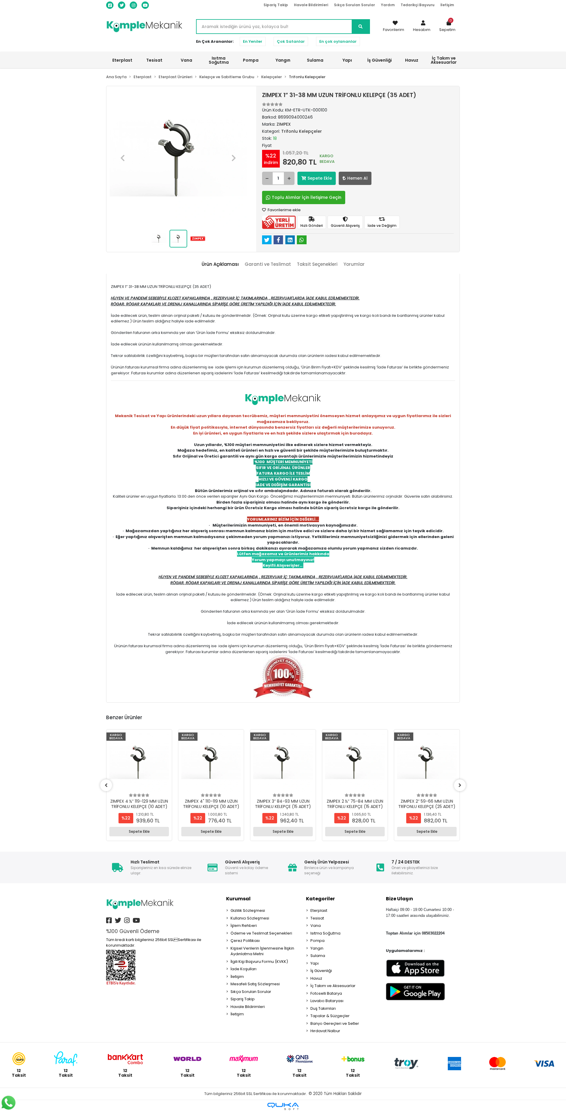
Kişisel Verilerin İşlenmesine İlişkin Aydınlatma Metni (262, 951)
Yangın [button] (283, 60)
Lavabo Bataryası (326, 1001)
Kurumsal (238, 898)
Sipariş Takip (276, 4)
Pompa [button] (251, 60)
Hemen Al (357, 178)
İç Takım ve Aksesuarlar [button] (444, 60)
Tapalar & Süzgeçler (330, 1016)
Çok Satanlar (291, 41)
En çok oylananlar (338, 41)
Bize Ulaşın (399, 898)
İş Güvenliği (321, 970)
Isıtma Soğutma (325, 933)
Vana (315, 925)
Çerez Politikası (245, 940)
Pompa (317, 940)
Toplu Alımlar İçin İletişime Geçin (306, 197)
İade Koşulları (243, 969)
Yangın (316, 948)
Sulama (317, 955)
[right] (460, 785)
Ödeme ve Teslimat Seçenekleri (261, 933)
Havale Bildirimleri (311, 4)
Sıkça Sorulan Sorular (354, 4)
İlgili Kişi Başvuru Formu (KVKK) (259, 961)
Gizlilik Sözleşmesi (248, 910)
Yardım (388, 4)
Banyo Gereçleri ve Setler (334, 1023)
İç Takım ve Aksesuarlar (333, 986)
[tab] (220, 264)
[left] (106, 785)
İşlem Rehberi (244, 925)
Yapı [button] (347, 60)
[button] (421, 26)
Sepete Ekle (319, 178)
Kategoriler (320, 898)
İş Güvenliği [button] (379, 60)
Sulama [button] (315, 60)
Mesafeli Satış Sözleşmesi (255, 984)
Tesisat (317, 918)
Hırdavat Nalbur (325, 1031)
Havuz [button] (411, 60)
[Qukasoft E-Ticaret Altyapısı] (283, 1106)
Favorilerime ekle (284, 210)
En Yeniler (252, 41)
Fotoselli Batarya (326, 993)
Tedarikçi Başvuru (418, 4)
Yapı (314, 963)
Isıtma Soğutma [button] (219, 60)
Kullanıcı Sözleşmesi (250, 918)
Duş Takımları (323, 1008)
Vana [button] (186, 60)
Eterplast (318, 910)
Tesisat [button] (154, 60)
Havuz (316, 978)
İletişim (447, 4)
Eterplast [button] (122, 60)
